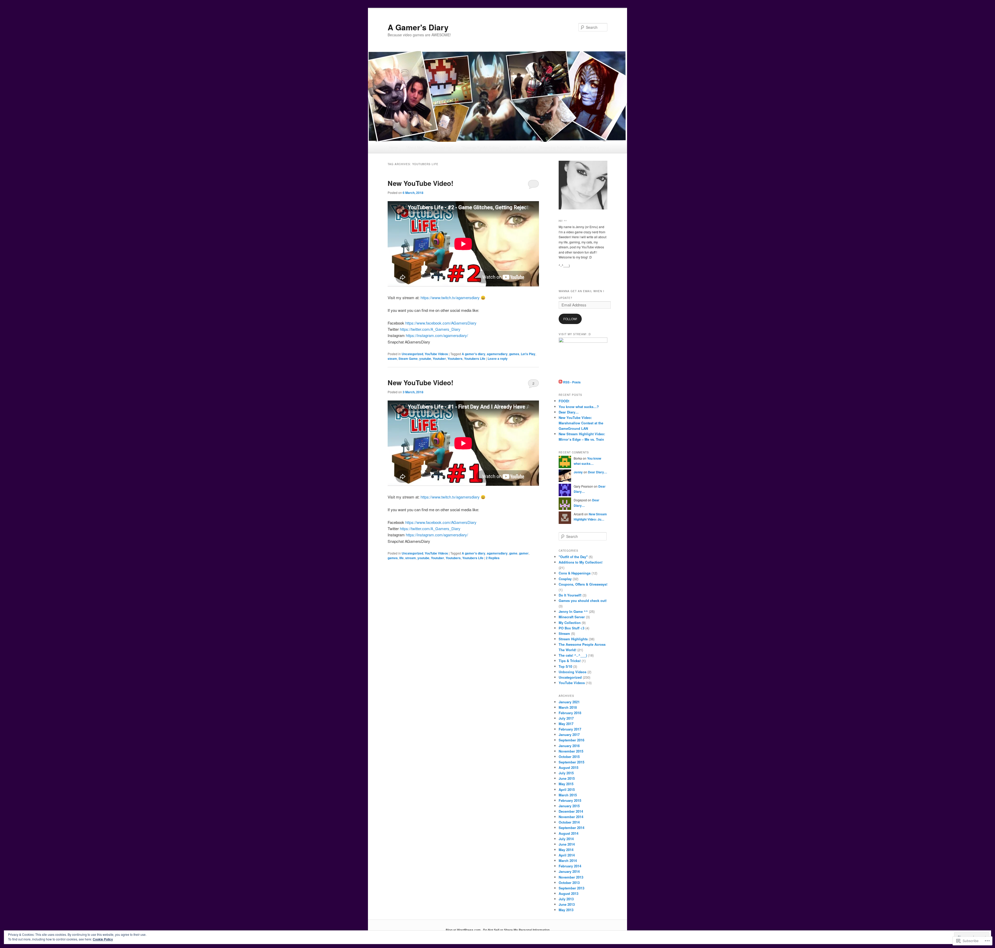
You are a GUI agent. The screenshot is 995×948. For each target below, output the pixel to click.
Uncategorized (412, 354)
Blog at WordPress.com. (463, 930)
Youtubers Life (474, 358)
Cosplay (565, 578)
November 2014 (571, 816)
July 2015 (566, 772)
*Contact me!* (442, 147)
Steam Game (408, 358)
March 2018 (568, 707)
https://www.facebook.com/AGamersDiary (441, 323)
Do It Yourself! (570, 595)
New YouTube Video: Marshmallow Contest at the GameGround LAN (581, 423)
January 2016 (569, 745)
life (401, 558)
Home (393, 147)
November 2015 (571, 751)
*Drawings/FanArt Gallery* (481, 147)
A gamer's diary (473, 354)
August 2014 (568, 833)
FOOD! (564, 400)
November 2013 (571, 877)
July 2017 (566, 718)
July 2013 (566, 898)
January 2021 (569, 701)
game (513, 553)
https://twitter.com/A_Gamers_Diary (430, 329)
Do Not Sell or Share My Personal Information (516, 930)
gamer (524, 553)
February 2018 (570, 712)
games (514, 354)
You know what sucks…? (579, 406)
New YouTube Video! (420, 183)
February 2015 (570, 800)
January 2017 (569, 734)
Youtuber (439, 358)
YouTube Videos (436, 354)
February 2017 (570, 729)
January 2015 (569, 805)
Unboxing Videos (572, 671)
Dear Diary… (569, 412)
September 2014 (571, 827)
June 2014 (567, 844)
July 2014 (566, 838)
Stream (564, 633)
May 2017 (566, 723)
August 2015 (568, 767)
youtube (425, 358)
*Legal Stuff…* (520, 147)
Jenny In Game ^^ (573, 611)
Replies (493, 558)
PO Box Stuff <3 (571, 628)
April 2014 (567, 855)
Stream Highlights (573, 638)
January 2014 (569, 871)
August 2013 (568, 893)
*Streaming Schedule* (555, 147)
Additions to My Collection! (580, 562)
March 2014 (568, 860)
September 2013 (571, 888)
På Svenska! (589, 147)
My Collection (570, 622)
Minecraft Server (572, 616)
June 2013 (567, 904)
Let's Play (528, 354)
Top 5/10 (565, 666)
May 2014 (566, 849)
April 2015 (567, 789)
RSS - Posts (572, 382)
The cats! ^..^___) (573, 655)
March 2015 (568, 794)
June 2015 (567, 778)
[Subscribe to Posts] (560, 382)
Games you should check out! (583, 600)
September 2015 (571, 762)
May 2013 (566, 909)
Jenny (578, 472)
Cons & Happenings (575, 573)
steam (392, 358)
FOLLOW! (570, 319)
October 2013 (569, 882)
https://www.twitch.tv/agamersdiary (450, 297)
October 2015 (569, 756)
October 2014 (569, 822)
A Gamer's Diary (418, 27)
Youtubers (455, 358)
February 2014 (570, 865)
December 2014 (571, 811)
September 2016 (571, 740)
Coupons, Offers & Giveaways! (583, 584)
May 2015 (566, 783)
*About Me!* (415, 147)
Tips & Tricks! (570, 660)
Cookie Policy (103, 939)
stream (410, 558)
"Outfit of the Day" (573, 556)
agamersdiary (497, 354)
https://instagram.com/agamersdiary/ (437, 335)
